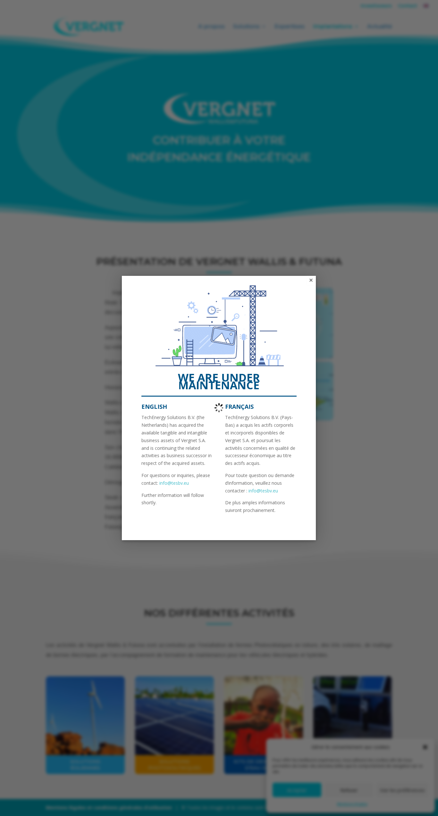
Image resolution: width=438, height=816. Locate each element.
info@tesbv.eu (174, 483)
